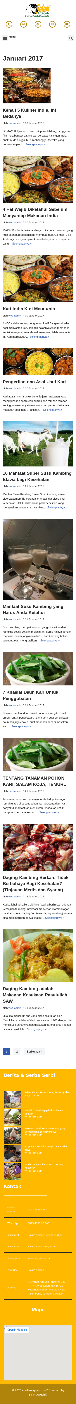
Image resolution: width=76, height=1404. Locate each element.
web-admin (14, 123)
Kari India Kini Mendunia (29, 308)
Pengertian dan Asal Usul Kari (34, 381)
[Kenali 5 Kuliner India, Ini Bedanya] (38, 85)
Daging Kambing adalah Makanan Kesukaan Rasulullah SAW (35, 994)
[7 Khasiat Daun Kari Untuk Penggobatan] (38, 668)
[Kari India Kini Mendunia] (38, 278)
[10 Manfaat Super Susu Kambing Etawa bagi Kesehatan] (38, 443)
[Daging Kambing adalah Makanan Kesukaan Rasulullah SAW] (38, 955)
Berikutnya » (34, 1051)
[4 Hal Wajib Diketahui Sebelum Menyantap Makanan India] (38, 179)
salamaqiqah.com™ (36, 1390)
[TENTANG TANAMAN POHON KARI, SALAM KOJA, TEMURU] (38, 754)
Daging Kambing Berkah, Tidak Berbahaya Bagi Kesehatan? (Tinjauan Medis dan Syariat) (35, 883)
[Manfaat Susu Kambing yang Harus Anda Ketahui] (38, 559)
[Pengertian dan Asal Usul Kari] (38, 361)
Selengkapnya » (35, 144)
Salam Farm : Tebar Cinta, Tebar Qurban (47, 1092)
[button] (5, 38)
